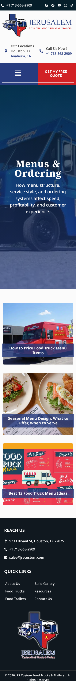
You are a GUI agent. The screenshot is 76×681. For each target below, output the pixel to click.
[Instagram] (65, 5)
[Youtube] (59, 5)
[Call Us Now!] (41, 51)
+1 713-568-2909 (19, 5)
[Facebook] (53, 5)
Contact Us (43, 598)
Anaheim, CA (21, 56)
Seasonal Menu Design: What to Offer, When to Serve (38, 420)
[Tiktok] (72, 5)
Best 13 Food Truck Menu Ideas (38, 493)
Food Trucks (15, 591)
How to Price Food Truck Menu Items (38, 350)
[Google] (46, 5)
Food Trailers (15, 598)
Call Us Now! (56, 48)
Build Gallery (44, 583)
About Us (12, 583)
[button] (17, 74)
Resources (42, 591)
